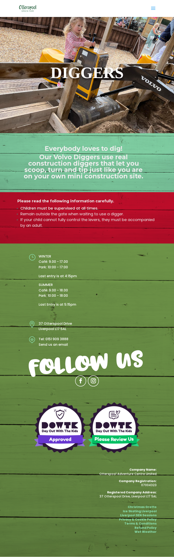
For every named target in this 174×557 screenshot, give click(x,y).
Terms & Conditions (140, 523)
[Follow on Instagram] (93, 380)
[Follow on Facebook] (80, 380)
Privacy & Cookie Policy (138, 519)
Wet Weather (146, 532)
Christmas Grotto (142, 507)
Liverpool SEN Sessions (138, 515)
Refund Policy (146, 528)
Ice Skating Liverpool (140, 511)
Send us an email (53, 344)
